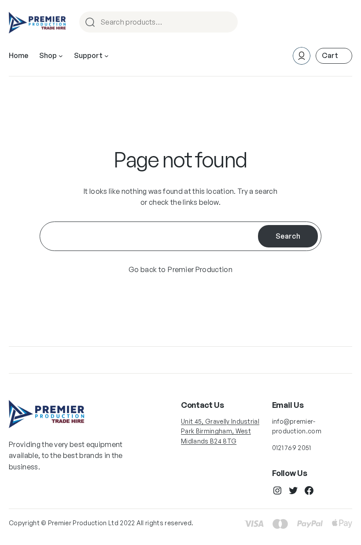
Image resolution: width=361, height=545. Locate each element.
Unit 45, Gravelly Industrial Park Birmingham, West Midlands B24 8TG (220, 431)
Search (227, 22)
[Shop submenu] (61, 56)
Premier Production (200, 269)
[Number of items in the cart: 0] (334, 55)
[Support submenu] (106, 56)
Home (18, 55)
